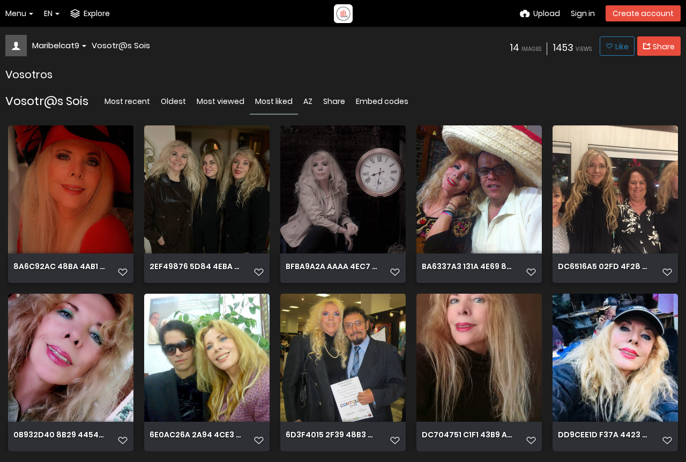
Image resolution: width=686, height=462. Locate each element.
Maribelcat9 (55, 45)
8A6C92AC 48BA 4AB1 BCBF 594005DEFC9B (59, 267)
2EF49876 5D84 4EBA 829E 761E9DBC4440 (195, 267)
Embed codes (382, 101)
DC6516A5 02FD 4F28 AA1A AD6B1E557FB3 (604, 267)
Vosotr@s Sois (121, 45)
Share (334, 101)
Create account (643, 13)
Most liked (274, 101)
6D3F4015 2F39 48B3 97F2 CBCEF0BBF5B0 (331, 435)
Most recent (127, 101)
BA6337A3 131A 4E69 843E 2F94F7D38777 (467, 267)
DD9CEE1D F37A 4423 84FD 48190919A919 (604, 435)
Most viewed (220, 101)
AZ (307, 101)
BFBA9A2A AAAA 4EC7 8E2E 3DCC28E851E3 (331, 267)
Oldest (173, 101)
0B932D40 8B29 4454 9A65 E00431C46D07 (59, 435)
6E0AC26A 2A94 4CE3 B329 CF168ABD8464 (195, 435)
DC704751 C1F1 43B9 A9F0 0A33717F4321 (467, 435)
